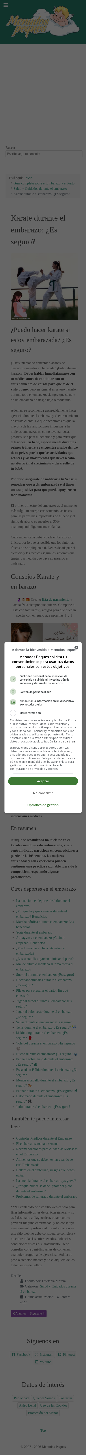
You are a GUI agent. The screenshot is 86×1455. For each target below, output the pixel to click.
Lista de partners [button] (64, 741)
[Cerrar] (76, 647)
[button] (43, 713)
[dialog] (43, 727)
